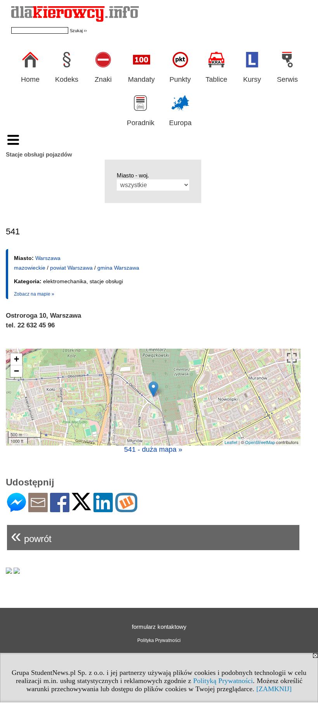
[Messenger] (16, 509)
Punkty (180, 79)
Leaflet (231, 442)
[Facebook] (59, 509)
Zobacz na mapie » (34, 294)
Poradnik (140, 123)
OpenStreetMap (260, 442)
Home (30, 79)
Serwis (287, 79)
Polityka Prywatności (159, 640)
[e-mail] (38, 509)
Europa (180, 123)
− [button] (16, 371)
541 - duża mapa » (153, 449)
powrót (31, 535)
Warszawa (47, 258)
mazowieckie (29, 268)
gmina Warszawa (118, 268)
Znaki (103, 79)
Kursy (252, 79)
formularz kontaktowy (159, 626)
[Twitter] (81, 507)
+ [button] (16, 359)
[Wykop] (126, 509)
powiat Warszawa (71, 268)
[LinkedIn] (103, 509)
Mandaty (141, 79)
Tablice (216, 79)
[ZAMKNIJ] (274, 689)
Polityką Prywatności (223, 681)
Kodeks (66, 79)
